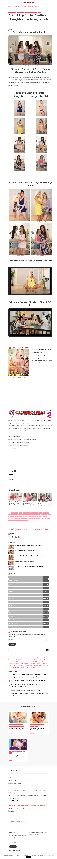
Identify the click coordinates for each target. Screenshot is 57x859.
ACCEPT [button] (28, 857)
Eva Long (37, 659)
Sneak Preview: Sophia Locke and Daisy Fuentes (37, 729)
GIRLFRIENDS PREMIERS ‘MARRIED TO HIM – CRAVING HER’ (29, 680)
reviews (37, 665)
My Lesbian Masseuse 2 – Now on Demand (26, 550)
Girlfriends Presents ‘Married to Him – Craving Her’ (28, 545)
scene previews (42, 665)
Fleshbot (10, 661)
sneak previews (19, 667)
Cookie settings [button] (51, 855)
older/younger (12, 518)
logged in (17, 821)
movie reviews (37, 663)
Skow (18, 520)
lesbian (49, 514)
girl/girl (18, 514)
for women (24, 661)
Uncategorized (17, 726)
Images (22, 12)
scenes (43, 518)
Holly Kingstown (21, 663)
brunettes (14, 659)
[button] (19, 109)
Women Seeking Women (34, 667)
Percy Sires (18, 518)
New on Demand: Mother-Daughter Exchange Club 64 (29, 503)
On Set (35, 12)
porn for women (33, 518)
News (32, 12)
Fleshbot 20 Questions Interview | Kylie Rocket (16, 756)
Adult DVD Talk (16, 658)
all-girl (39, 658)
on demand (24, 665)
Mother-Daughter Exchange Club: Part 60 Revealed (14, 503)
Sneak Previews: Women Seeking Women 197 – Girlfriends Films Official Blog (26, 805)
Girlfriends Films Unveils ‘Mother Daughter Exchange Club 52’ (44, 504)
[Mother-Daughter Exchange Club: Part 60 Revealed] (15, 497)
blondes (10, 659)
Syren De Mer (22, 520)
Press (39, 12)
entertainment (28, 659)
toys (27, 520)
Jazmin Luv (31, 514)
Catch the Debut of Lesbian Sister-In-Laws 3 (26, 561)
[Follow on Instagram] (18, 537)
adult (12, 658)
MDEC (10, 516)
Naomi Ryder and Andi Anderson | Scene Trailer (17, 729)
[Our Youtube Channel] (15, 537)
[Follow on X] (12, 537)
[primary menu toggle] (1, 2)
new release (38, 516)
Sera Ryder (48, 518)
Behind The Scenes (12, 12)
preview (27, 665)
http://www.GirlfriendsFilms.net (29, 439)
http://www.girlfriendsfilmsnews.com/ (19, 445)
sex (9, 520)
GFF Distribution (12, 514)
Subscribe (12, 644)
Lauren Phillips (44, 514)
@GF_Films (15, 448)
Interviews (27, 663)
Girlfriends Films (22, 76)
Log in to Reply (14, 786)
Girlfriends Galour (10, 27)
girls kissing (15, 663)
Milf (12, 516)
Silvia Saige (13, 520)
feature (40, 659)
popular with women (25, 518)
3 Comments (12, 30)
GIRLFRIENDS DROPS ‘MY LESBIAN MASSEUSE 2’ (25, 685)
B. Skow (44, 658)
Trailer (23, 667)
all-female (34, 658)
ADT (9, 658)
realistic (39, 518)
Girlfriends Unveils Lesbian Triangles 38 (26, 695)
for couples (21, 661)
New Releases (27, 12)
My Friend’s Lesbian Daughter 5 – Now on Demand (28, 556)
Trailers (26, 667)
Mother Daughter (17, 516)
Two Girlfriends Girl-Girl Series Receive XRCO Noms (29, 566)
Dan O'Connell (23, 659)
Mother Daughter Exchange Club (28, 516)
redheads (30, 665)
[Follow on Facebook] (9, 537)
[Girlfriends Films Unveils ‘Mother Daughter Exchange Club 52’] (45, 497)
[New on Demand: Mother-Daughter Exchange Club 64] (30, 497)
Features (18, 12)
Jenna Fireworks (37, 514)
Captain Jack (18, 659)
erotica (34, 659)
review (33, 665)
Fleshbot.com (16, 661)
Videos (22, 726)
